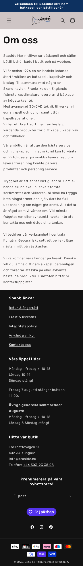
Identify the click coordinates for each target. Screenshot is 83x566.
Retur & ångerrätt (23, 308)
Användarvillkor (22, 335)
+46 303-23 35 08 (38, 465)
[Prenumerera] (69, 496)
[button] (9, 20)
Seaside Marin (34, 562)
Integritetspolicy (23, 326)
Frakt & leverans (22, 317)
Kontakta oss (20, 345)
